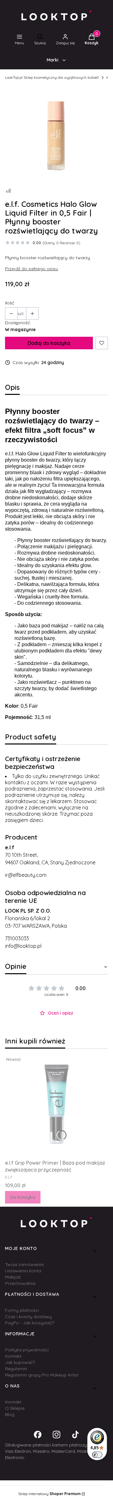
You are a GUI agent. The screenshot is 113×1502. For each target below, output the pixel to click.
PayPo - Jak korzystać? (29, 1323)
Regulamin (16, 1368)
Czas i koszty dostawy (28, 1316)
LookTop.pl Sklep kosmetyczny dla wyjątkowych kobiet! (52, 77)
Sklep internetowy (49, 1493)
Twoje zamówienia (24, 1264)
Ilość (9, 303)
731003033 (17, 938)
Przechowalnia (20, 1283)
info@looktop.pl (23, 946)
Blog (9, 1414)
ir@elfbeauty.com (25, 875)
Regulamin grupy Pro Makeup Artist (41, 1375)
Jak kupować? (20, 1362)
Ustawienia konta (23, 1271)
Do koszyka (22, 1197)
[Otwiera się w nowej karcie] (38, 1434)
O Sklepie (14, 1408)
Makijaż (13, 1277)
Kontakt (13, 1356)
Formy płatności (22, 1310)
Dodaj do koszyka (49, 343)
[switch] (97, 1454)
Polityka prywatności (27, 1350)
